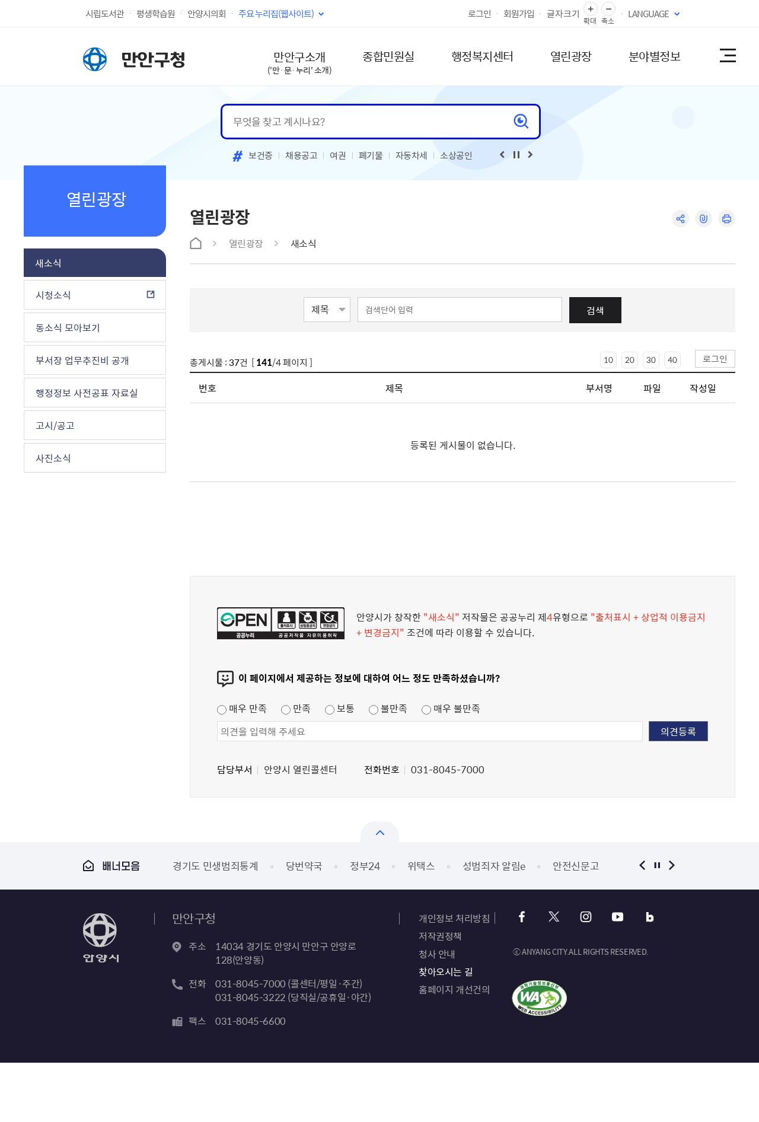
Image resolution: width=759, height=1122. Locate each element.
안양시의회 (206, 13)
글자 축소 (608, 9)
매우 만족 (247, 708)
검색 (595, 310)
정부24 (365, 865)
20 (629, 359)
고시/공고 (55, 425)
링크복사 (703, 218)
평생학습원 (155, 13)
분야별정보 (655, 56)
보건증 (260, 155)
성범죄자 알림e (494, 865)
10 (608, 359)
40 (672, 359)
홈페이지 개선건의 (454, 989)
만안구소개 (299, 62)
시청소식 (53, 295)
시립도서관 (104, 13)
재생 (516, 155)
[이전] (502, 155)
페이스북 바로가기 (521, 917)
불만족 (392, 708)
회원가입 (518, 13)
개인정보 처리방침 (454, 918)
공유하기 (680, 218)
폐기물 (371, 155)
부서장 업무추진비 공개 (82, 360)
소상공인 (456, 155)
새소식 (48, 263)
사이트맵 (727, 56)
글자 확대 (590, 9)
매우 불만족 (455, 708)
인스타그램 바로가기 (585, 917)
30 (651, 359)
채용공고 (301, 155)
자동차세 (412, 155)
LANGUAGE (648, 13)
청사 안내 (437, 953)
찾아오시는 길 (446, 971)
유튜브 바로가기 (617, 917)
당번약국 (304, 865)
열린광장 (571, 56)
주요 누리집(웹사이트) (276, 13)
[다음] (531, 155)
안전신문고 (576, 865)
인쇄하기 (726, 218)
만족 (301, 708)
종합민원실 (388, 56)
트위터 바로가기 (553, 917)
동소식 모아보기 (68, 327)
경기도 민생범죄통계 (216, 865)
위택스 (421, 865)
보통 (344, 708)
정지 (656, 865)
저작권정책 (440, 936)
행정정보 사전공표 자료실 (87, 392)
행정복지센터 (482, 56)
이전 (641, 865)
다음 (671, 865)
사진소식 (53, 458)
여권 (338, 155)
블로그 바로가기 (649, 917)
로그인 (479, 13)
